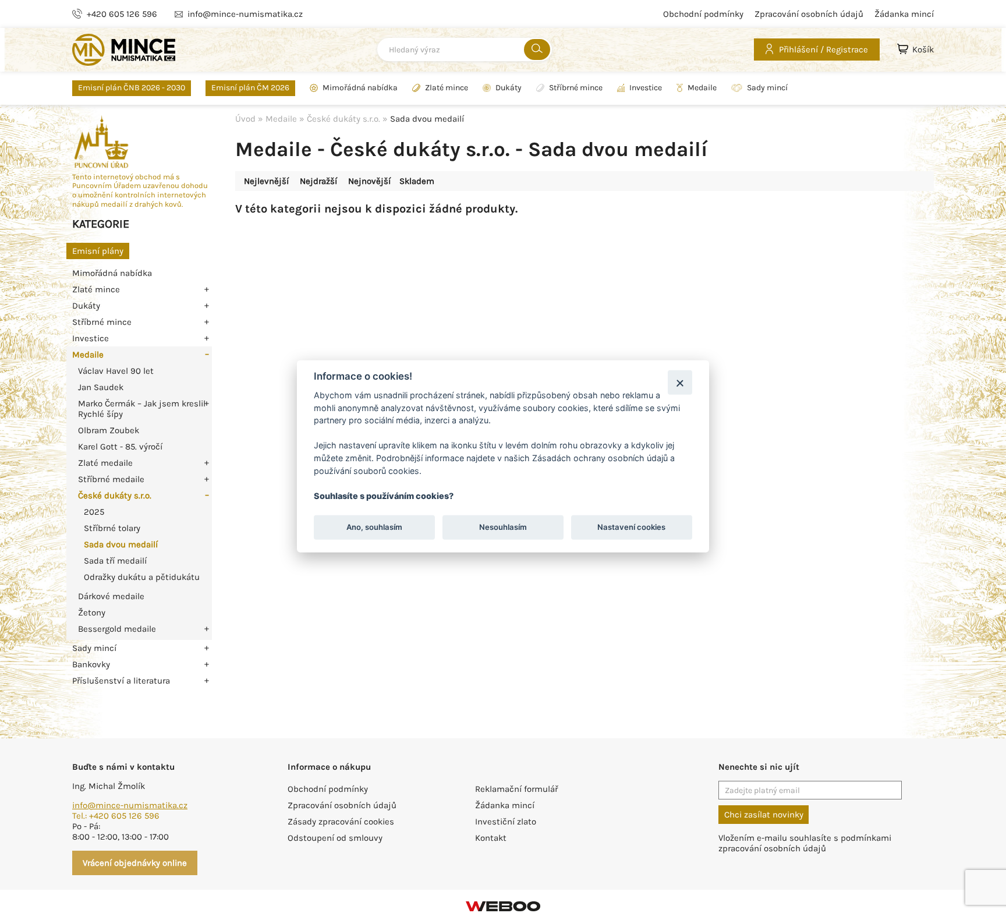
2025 (94, 512)
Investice (645, 88)
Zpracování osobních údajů (808, 14)
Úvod (245, 119)
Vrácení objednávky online (135, 863)
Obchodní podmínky (703, 14)
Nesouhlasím (503, 527)
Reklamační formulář (516, 789)
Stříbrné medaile (111, 479)
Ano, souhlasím (374, 527)
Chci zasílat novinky (763, 814)
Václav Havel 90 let (116, 371)
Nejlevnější (266, 181)
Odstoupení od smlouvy (335, 838)
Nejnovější (369, 181)
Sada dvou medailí (121, 544)
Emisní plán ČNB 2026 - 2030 (131, 88)
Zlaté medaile (105, 463)
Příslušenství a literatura (121, 680)
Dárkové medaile (111, 596)
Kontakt (490, 838)
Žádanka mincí (904, 14)
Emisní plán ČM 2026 (250, 88)
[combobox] (464, 49)
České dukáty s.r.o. (114, 495)
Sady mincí (767, 88)
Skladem (416, 181)
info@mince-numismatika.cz (245, 14)
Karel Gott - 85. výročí (120, 446)
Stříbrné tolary (112, 528)
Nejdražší (318, 181)
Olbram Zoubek (108, 430)
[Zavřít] (680, 382)
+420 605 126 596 (122, 14)
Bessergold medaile (117, 629)
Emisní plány (97, 251)
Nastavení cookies (631, 527)
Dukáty (508, 88)
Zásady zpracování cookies (341, 821)
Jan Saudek (100, 387)
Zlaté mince (446, 88)
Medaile (702, 88)
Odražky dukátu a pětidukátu (142, 577)
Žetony (91, 612)
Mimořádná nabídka (360, 88)
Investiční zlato (505, 821)
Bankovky (91, 664)
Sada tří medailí (115, 560)
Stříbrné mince (576, 88)
